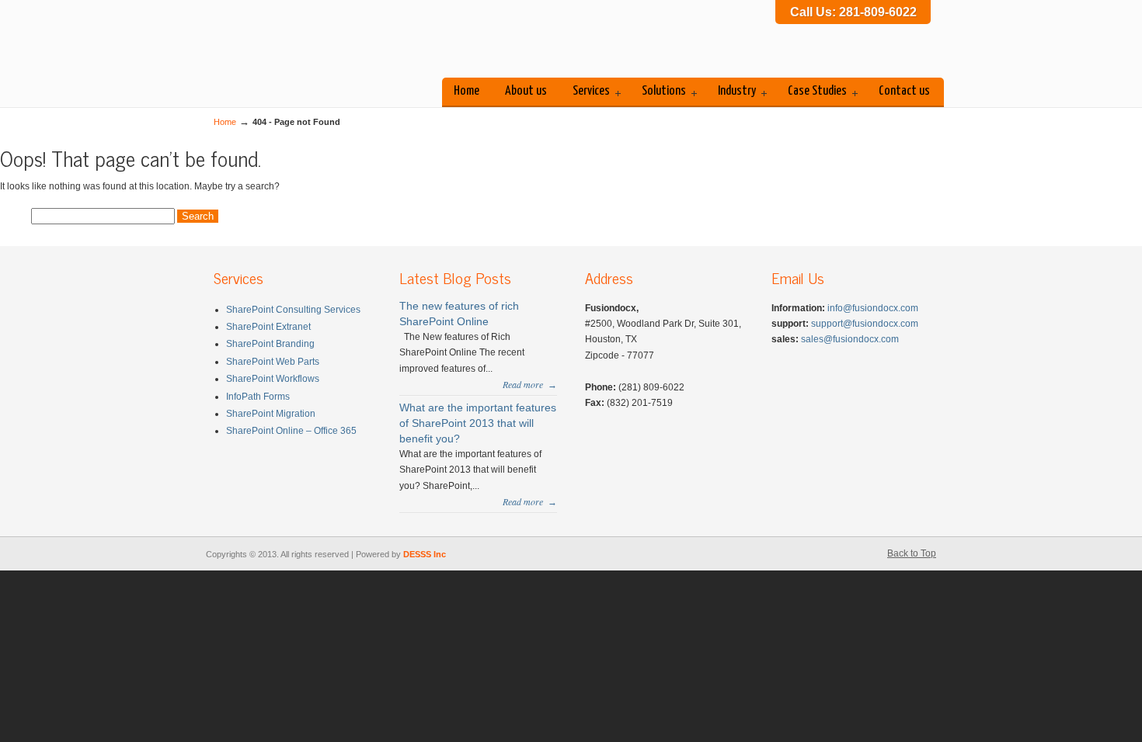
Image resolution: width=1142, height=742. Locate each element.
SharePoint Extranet (268, 326)
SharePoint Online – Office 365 (291, 430)
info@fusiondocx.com (872, 308)
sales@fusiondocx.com (850, 339)
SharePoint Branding (270, 343)
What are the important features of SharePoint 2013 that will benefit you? (477, 423)
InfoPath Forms (258, 396)
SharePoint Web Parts (272, 361)
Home (225, 122)
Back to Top (911, 553)
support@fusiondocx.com (864, 323)
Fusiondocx (330, 42)
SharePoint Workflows (272, 378)
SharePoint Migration (270, 413)
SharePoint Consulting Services (293, 309)
